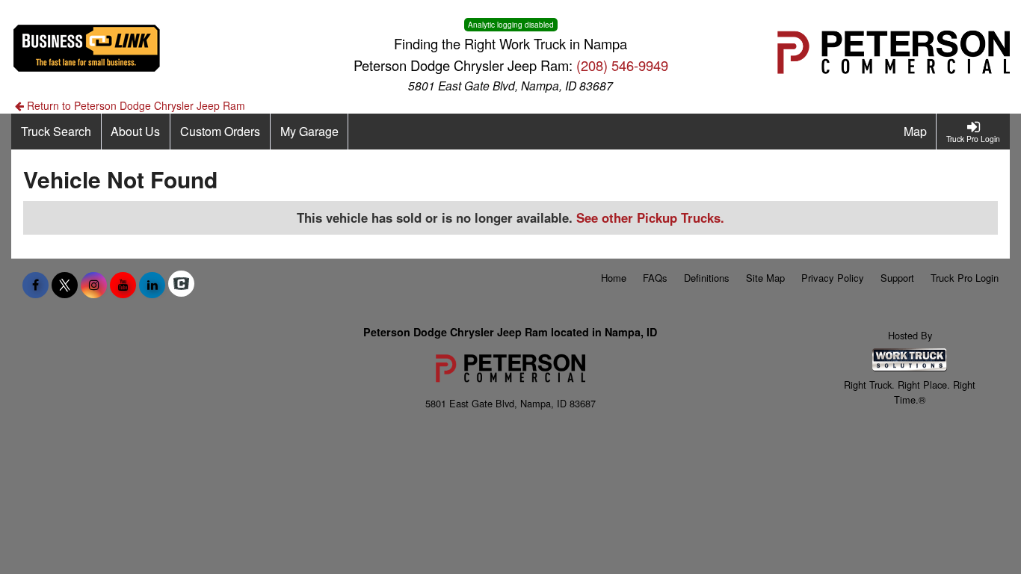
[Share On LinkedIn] (152, 284)
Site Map (765, 278)
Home (613, 278)
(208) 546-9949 (622, 65)
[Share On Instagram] (94, 284)
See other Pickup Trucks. (650, 217)
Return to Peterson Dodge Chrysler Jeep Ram (134, 105)
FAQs (655, 278)
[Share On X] (65, 284)
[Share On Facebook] (35, 284)
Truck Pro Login (965, 278)
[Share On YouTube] (123, 284)
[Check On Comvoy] (181, 284)
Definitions (706, 278)
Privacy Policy (832, 278)
